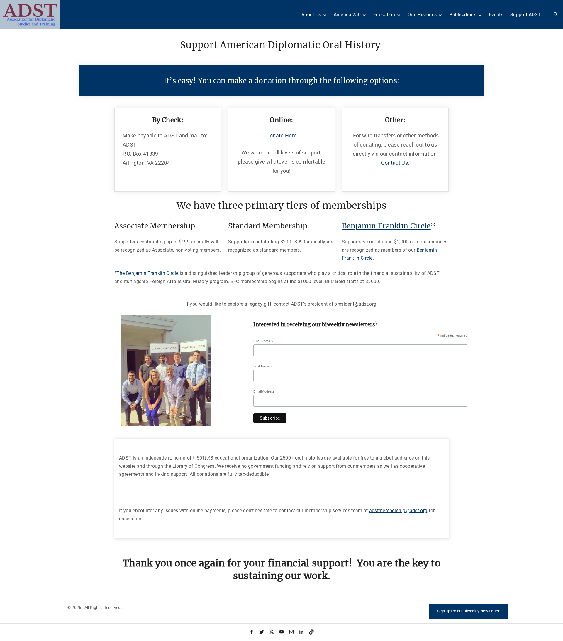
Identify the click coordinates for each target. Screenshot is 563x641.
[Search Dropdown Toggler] (556, 14)
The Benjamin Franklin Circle (147, 273)
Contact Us (394, 163)
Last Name (263, 366)
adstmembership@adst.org (398, 510)
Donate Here (281, 135)
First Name (263, 341)
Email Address (265, 392)
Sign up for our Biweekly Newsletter (468, 611)
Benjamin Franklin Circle (386, 226)
